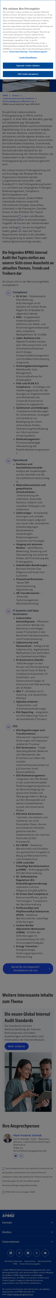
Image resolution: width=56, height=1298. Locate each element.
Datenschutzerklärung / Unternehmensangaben (28, 52)
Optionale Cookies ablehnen (27, 65)
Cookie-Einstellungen (28, 57)
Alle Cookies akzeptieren (28, 74)
